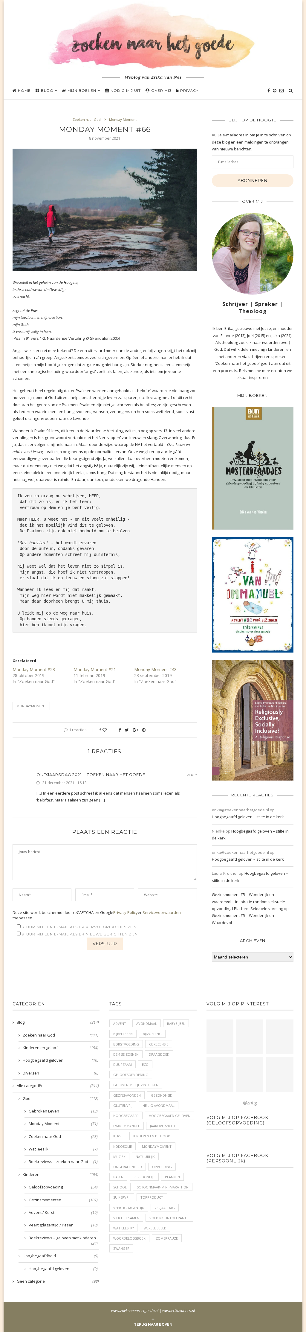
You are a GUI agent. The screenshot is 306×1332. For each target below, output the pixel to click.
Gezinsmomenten (63, 1200)
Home (24, 90)
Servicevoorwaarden (162, 912)
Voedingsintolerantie (169, 1218)
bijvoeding (152, 1033)
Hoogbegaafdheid (60, 1255)
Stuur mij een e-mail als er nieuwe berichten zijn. (80, 934)
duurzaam (122, 1064)
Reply (191, 775)
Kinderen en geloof (60, 1047)
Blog (47, 90)
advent (119, 1023)
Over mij (161, 90)
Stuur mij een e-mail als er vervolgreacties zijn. (80, 927)
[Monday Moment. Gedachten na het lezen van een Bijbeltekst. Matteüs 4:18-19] (220, 1074)
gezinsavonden (127, 1095)
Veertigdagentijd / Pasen (63, 1225)
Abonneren (252, 180)
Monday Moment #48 (155, 669)
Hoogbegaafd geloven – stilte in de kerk (248, 816)
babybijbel (176, 1023)
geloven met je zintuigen (135, 1085)
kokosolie (122, 1146)
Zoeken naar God (87, 119)
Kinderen (60, 1174)
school (120, 1187)
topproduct (151, 1197)
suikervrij (121, 1197)
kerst (118, 1136)
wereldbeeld (155, 1228)
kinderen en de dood (151, 1136)
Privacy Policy (125, 912)
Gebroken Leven (63, 1111)
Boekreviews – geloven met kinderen (63, 1237)
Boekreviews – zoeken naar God (63, 1161)
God (60, 1098)
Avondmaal (146, 1023)
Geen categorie (58, 1281)
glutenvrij (122, 1105)
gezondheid (161, 1095)
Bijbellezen (123, 1033)
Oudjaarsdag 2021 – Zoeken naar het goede (90, 774)
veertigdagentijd (128, 1207)
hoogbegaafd (126, 1115)
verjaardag (164, 1207)
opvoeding (162, 1167)
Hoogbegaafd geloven (60, 1060)
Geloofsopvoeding (63, 1187)
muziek (119, 1156)
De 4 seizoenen (126, 1054)
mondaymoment (31, 706)
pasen (118, 1177)
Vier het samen (126, 1218)
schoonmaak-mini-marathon (163, 1187)
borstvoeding (126, 1044)
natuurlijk (145, 1156)
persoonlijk (144, 1177)
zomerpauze (167, 1238)
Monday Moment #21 (95, 669)
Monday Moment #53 (34, 669)
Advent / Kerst (63, 1212)
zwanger (121, 1248)
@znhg (250, 1102)
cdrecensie (158, 1044)
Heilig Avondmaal (159, 1105)
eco (145, 1064)
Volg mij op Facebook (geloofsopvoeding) (237, 1120)
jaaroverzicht (162, 1126)
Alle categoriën (58, 1085)
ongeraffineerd (127, 1167)
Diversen (60, 1073)
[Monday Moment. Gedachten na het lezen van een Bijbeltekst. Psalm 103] (250, 1074)
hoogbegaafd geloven (169, 1115)
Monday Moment (123, 119)
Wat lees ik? (63, 1149)
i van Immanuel (126, 1126)
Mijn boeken (82, 90)
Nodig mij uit (126, 90)
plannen (172, 1177)
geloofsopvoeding (130, 1074)
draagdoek (159, 1054)
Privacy (189, 90)
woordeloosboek (129, 1238)
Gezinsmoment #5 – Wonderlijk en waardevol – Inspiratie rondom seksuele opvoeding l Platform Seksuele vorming (248, 901)
